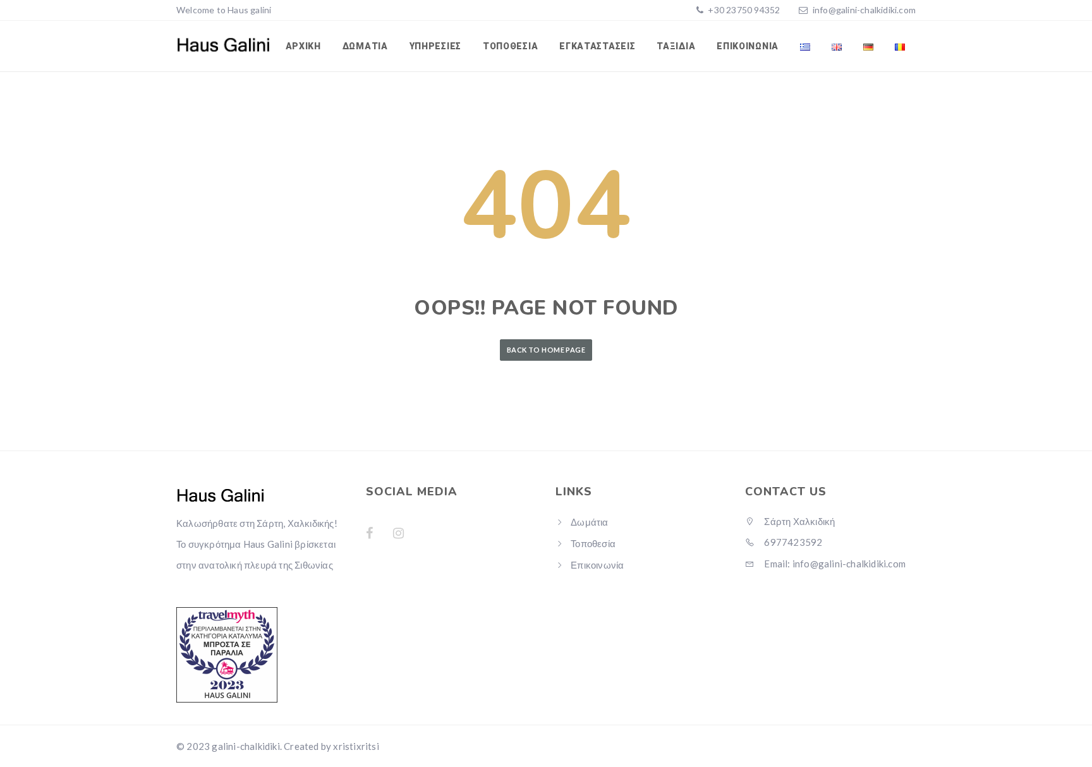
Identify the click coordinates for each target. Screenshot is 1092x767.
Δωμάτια (365, 46)
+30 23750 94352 (743, 9)
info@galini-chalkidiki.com (864, 9)
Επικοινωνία (748, 46)
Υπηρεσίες (435, 46)
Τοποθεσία (510, 46)
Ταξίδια (676, 46)
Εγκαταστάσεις (597, 46)
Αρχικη (303, 46)
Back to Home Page (546, 350)
